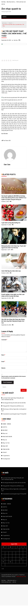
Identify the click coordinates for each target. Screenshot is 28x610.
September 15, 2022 (6, 224)
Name (3, 355)
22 (21, 558)
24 (3, 561)
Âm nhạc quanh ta (11, 8)
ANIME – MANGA (7, 424)
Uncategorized (6, 458)
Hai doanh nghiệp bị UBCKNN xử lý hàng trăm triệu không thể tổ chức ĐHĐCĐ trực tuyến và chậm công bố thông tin (13, 197)
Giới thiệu (3, 1)
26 (10, 561)
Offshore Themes (11, 576)
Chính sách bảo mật (21, 1)
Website (3, 368)
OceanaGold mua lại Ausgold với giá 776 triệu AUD (14, 414)
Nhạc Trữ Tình (6, 443)
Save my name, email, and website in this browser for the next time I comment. (13, 377)
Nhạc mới (5, 433)
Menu (4, 16)
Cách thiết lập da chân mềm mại (11, 271)
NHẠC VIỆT (5, 446)
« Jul (2, 568)
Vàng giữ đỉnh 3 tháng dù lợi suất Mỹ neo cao (13, 406)
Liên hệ (3, 4)
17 (3, 558)
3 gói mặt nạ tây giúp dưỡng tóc (10, 222)
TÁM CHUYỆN (6, 449)
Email (3, 361)
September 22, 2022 (6, 298)
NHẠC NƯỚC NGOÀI (7, 436)
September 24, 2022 (6, 40)
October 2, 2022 (5, 201)
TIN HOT (5, 452)
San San (16, 40)
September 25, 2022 (6, 325)
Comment (4, 339)
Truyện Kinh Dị (6, 455)
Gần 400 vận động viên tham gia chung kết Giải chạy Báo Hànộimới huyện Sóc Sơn (12, 321)
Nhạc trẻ (5, 439)
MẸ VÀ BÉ (5, 430)
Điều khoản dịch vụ (11, 1)
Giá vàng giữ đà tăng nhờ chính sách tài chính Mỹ (14, 402)
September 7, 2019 (5, 249)
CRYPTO (5, 427)
